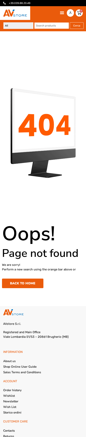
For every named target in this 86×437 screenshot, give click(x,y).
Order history (12, 390)
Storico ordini (12, 412)
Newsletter (10, 401)
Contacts (9, 431)
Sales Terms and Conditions (22, 372)
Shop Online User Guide (20, 367)
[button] (62, 12)
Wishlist (9, 396)
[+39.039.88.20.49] (4, 3)
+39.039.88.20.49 (19, 3)
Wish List (9, 407)
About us (9, 361)
